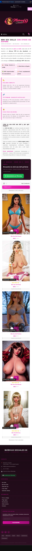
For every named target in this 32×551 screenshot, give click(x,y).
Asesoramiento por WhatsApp (14, 176)
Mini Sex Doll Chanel (16, 236)
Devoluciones (5, 502)
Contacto (4, 506)
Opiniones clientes (6, 490)
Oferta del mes (5, 486)
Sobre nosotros (5, 504)
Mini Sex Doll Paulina (16, 333)
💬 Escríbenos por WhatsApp (9, 475)
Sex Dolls (4, 482)
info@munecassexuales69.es (9, 466)
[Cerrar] (30, 2)
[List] (6, 183)
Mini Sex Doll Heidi (16, 284)
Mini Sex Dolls (5, 484)
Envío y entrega (5, 497)
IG (2, 532)
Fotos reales (4, 488)
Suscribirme (16, 522)
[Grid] (4, 183)
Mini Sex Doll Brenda (16, 384)
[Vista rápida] (11, 231)
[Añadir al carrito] (16, 231)
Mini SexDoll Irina (16, 432)
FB (5, 532)
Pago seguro (4, 500)
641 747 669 (18, 6)
